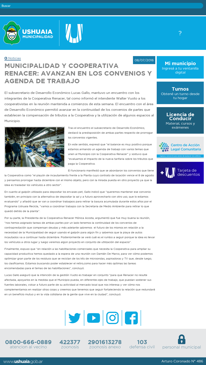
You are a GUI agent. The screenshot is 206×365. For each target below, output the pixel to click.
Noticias (14, 58)
